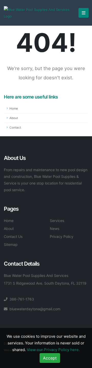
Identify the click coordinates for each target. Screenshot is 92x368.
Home (13, 108)
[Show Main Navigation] (83, 13)
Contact (15, 127)
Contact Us (13, 236)
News (54, 228)
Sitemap (11, 244)
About (13, 118)
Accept (50, 358)
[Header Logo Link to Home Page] (39, 13)
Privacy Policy (61, 236)
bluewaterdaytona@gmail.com (34, 309)
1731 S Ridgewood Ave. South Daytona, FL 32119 (45, 283)
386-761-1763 (21, 299)
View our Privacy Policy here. (53, 349)
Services (57, 220)
